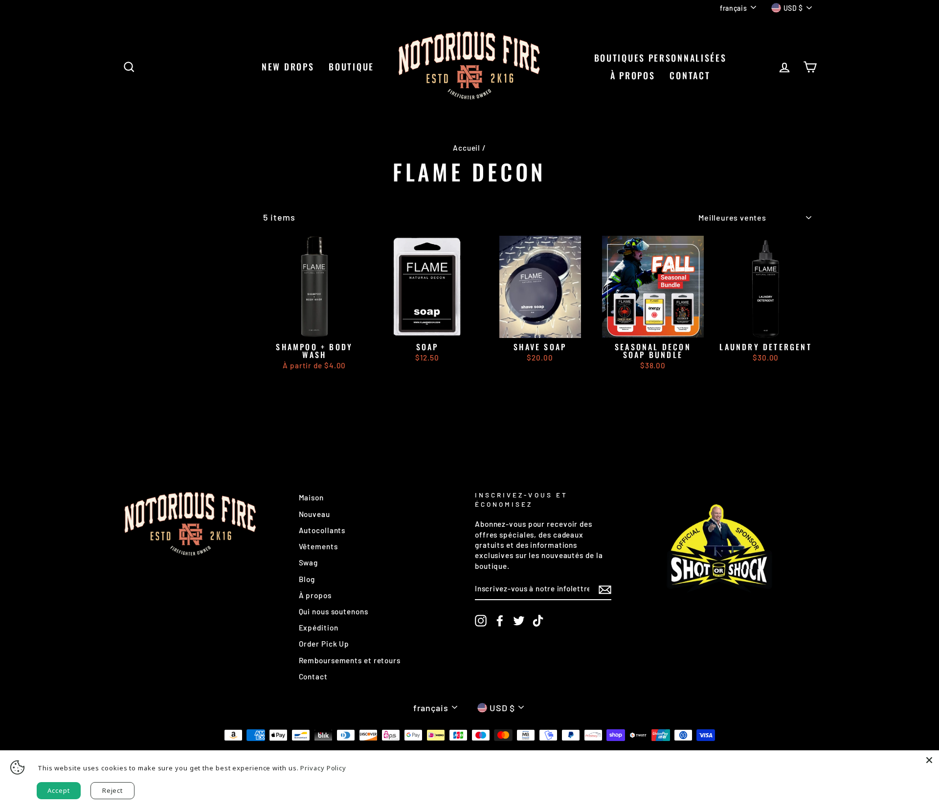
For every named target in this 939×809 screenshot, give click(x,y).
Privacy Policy (323, 768)
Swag (308, 562)
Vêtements (318, 546)
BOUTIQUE (351, 66)
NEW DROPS (288, 66)
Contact (313, 676)
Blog (307, 579)
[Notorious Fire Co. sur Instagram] (481, 621)
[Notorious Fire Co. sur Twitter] (519, 621)
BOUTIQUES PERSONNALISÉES (660, 57)
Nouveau (314, 514)
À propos (632, 75)
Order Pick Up (324, 643)
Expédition (318, 627)
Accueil (466, 147)
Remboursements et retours (350, 660)
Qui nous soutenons (333, 611)
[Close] (929, 760)
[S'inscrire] (605, 589)
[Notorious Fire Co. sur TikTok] (538, 621)
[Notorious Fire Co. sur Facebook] (500, 621)
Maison (311, 497)
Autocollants (322, 530)
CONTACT (690, 75)
